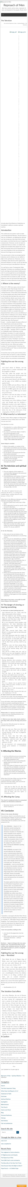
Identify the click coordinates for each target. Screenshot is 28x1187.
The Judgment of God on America (10, 1152)
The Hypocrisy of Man (7, 1157)
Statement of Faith (6, 1093)
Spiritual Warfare (21, 23)
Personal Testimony (6, 1115)
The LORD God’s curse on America (10, 1160)
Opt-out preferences (6, 1123)
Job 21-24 (4, 1140)
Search (3, 1085)
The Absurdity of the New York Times (11, 1163)
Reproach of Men (14, 5)
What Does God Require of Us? (9, 1091)
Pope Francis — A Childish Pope (9, 1168)
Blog (2, 1112)
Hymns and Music (6, 1110)
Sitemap (3, 1118)
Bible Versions (5, 1104)
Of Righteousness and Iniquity (9, 1155)
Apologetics (4, 1101)
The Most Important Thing (8, 1088)
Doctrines (3, 1096)
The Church (4, 1107)
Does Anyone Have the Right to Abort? (11, 1165)
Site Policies (4, 1120)
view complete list (6, 1143)
